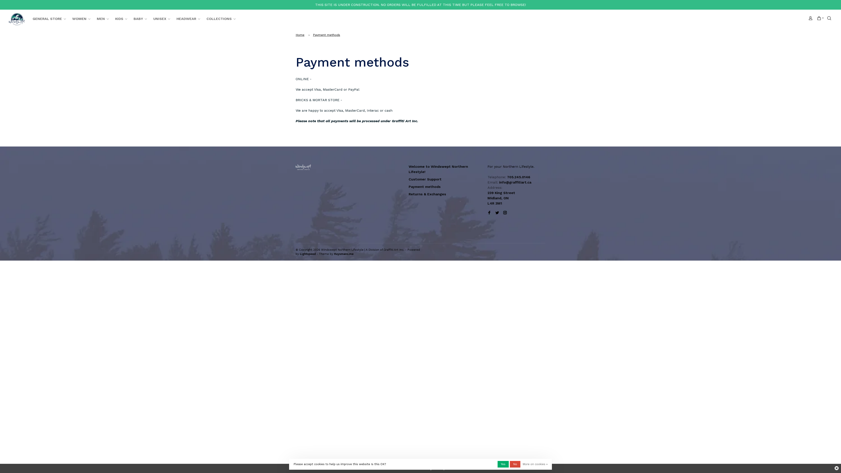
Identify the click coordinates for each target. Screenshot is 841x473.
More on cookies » (535, 464)
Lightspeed (308, 254)
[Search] (829, 19)
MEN (101, 19)
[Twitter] (497, 213)
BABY (138, 19)
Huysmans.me (343, 254)
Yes (503, 464)
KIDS (119, 19)
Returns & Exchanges (427, 194)
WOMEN (79, 19)
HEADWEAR (186, 19)
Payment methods (326, 35)
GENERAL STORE (47, 19)
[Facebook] (489, 213)
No (515, 464)
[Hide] (836, 468)
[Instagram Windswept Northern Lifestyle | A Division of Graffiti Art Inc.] (505, 213)
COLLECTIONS (219, 19)
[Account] (811, 19)
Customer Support (425, 179)
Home (300, 35)
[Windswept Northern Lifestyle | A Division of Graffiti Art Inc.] (303, 167)
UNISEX (159, 19)
